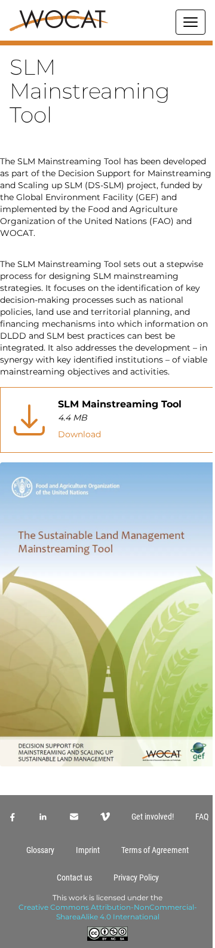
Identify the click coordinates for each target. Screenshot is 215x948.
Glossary (40, 850)
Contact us (74, 877)
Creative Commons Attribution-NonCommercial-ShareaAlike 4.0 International (108, 912)
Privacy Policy (136, 877)
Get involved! (152, 816)
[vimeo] (105, 816)
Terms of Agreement (155, 850)
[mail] (74, 816)
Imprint (88, 850)
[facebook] (12, 816)
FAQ (201, 816)
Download (79, 434)
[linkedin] (43, 816)
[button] (107, 43)
